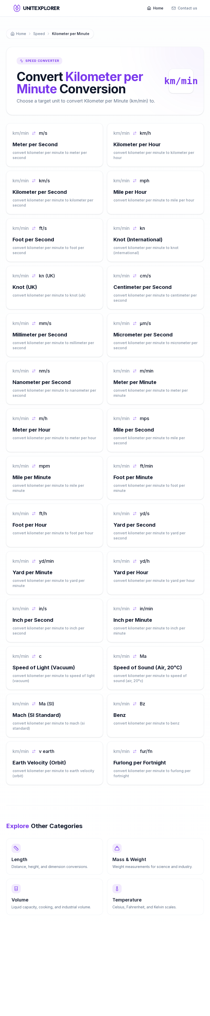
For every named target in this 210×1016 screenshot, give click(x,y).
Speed (39, 33)
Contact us (187, 8)
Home (158, 8)
